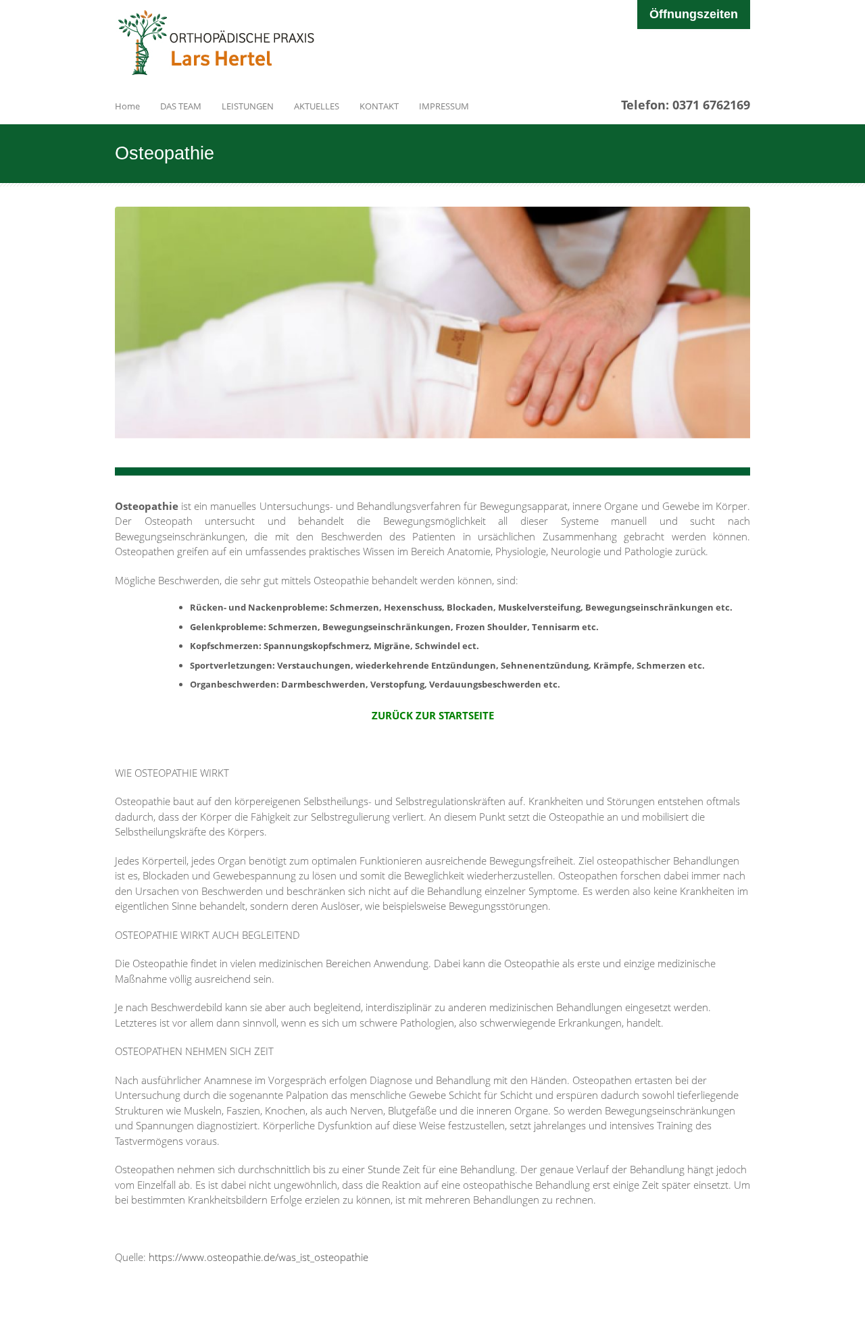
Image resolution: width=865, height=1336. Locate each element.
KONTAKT (379, 106)
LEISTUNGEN (248, 106)
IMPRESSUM (444, 106)
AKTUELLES (316, 106)
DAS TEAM (180, 106)
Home (127, 106)
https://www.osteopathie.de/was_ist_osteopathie (258, 1257)
